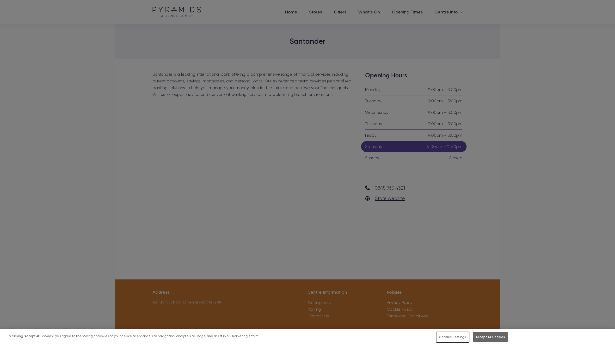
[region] (307, 337)
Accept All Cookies (490, 337)
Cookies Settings (452, 337)
